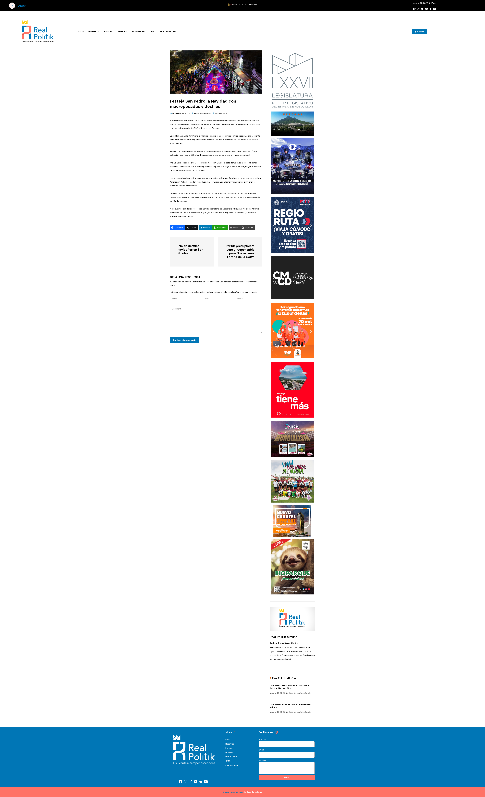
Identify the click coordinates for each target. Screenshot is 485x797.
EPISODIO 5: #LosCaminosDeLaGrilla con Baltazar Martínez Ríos (289, 687)
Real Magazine (168, 31)
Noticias (122, 31)
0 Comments (221, 113)
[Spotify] (426, 9)
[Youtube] (434, 9)
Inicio (81, 31)
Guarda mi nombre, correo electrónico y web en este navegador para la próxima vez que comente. (214, 292)
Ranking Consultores (253, 792)
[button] (273, 166)
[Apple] (430, 9)
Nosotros (93, 31)
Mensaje (262, 760)
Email (261, 750)
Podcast (109, 31)
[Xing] (190, 781)
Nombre (262, 739)
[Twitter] (422, 9)
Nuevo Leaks (138, 31)
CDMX (153, 31)
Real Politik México (202, 113)
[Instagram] (418, 9)
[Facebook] (414, 9)
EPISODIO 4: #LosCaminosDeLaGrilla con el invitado (290, 706)
